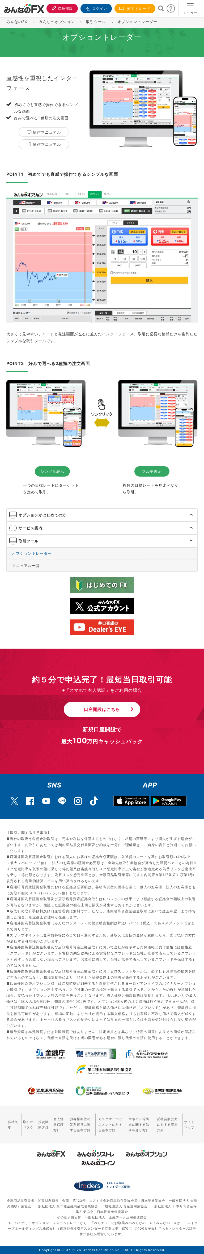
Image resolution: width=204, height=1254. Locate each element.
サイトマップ (189, 1124)
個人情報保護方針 (58, 1124)
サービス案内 (30, 528)
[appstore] (131, 801)
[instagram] (78, 798)
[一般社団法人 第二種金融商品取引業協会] (104, 1070)
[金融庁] (50, 1054)
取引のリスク (28, 1124)
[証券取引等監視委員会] (162, 1091)
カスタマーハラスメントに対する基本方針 (110, 1124)
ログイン (99, 8)
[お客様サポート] (171, 10)
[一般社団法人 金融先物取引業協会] (147, 1054)
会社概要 (13, 1124)
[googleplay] (168, 801)
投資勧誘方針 (43, 1124)
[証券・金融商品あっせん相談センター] (104, 1091)
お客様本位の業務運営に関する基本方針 (80, 1124)
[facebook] (30, 798)
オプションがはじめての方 (42, 515)
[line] (62, 798)
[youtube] (46, 798)
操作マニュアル (46, 132)
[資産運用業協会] (46, 1091)
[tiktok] (94, 798)
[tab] (102, 515)
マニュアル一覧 (26, 565)
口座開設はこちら (102, 709)
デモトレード (138, 8)
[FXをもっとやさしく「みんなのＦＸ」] (24, 6)
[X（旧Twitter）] (14, 798)
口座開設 (65, 8)
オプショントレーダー (32, 553)
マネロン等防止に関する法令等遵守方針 (139, 1124)
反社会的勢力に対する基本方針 (167, 1124)
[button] (186, 515)
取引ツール (29, 541)
